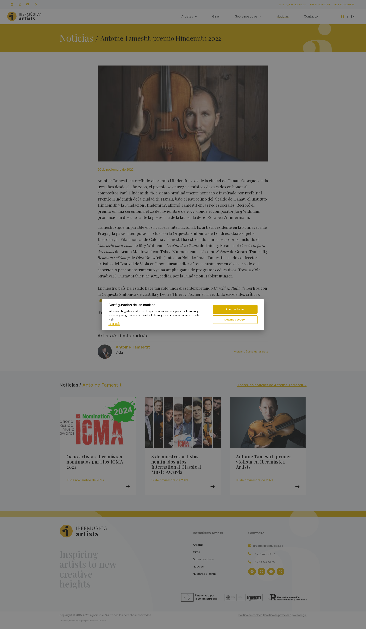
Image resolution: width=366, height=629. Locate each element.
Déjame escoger (235, 319)
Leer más (114, 323)
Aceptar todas (235, 309)
